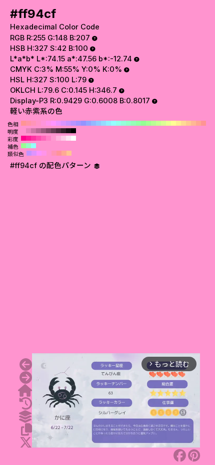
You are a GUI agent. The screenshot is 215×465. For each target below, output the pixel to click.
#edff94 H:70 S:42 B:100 (168, 123)
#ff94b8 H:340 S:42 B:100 (33, 123)
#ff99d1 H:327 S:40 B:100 (53, 138)
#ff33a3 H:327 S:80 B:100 (33, 138)
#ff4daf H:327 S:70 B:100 (38, 138)
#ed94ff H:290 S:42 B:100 (58, 123)
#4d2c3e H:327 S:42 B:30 (58, 130)
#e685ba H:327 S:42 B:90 (28, 130)
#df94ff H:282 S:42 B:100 (34, 153)
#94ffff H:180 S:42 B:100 (113, 123)
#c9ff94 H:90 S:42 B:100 (158, 123)
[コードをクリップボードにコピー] (26, 429)
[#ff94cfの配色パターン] (25, 416)
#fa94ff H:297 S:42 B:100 (39, 153)
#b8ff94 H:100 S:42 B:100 (153, 123)
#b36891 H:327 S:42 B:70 (38, 130)
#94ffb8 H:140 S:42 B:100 (133, 123)
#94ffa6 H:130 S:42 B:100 (138, 123)
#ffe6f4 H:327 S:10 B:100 (68, 138)
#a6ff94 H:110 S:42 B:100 (148, 123)
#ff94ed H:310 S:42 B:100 (48, 123)
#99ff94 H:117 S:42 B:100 (23, 145)
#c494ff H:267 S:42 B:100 (29, 153)
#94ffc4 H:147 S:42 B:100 (28, 145)
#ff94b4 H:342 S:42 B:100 (54, 153)
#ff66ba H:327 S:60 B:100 (43, 138)
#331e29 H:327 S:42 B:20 (63, 130)
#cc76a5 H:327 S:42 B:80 (33, 130)
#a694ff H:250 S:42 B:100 (78, 123)
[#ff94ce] (26, 364)
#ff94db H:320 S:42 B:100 (43, 123)
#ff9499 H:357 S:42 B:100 (59, 153)
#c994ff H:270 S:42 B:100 (68, 123)
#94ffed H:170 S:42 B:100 (118, 123)
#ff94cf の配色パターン (51, 165)
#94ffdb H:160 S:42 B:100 (123, 123)
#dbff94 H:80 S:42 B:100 (163, 123)
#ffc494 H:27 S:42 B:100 (69, 153)
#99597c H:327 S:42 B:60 (43, 130)
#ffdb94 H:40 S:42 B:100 (183, 123)
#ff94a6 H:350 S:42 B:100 (28, 123)
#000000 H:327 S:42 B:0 (73, 130)
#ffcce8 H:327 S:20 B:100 (63, 138)
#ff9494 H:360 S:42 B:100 (23, 123)
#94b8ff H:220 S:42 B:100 (93, 123)
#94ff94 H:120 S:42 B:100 (143, 123)
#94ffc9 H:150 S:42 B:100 (128, 123)
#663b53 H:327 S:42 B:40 (53, 130)
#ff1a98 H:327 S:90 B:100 (28, 138)
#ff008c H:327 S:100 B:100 (23, 138)
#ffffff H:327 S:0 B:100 (73, 138)
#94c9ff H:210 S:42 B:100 (98, 123)
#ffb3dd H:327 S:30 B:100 (58, 138)
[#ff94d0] (26, 377)
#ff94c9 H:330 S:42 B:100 (38, 123)
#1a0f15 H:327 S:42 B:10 (68, 130)
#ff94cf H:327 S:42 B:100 (23, 130)
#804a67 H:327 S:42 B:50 (48, 130)
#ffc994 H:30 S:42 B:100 (188, 123)
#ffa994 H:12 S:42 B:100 (64, 153)
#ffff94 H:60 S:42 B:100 (173, 123)
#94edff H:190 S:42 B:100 (108, 123)
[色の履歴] (26, 403)
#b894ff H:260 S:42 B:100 (73, 123)
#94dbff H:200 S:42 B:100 (103, 123)
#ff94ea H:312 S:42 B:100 (44, 153)
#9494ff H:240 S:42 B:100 (83, 123)
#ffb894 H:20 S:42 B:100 (193, 123)
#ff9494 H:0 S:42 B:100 (203, 123)
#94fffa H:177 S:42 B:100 (33, 145)
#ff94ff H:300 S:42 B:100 (53, 123)
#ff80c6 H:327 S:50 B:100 (48, 138)
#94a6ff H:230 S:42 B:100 (88, 123)
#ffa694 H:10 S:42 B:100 (198, 123)
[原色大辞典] (25, 390)
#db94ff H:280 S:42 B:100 (63, 123)
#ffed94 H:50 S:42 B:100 (178, 123)
